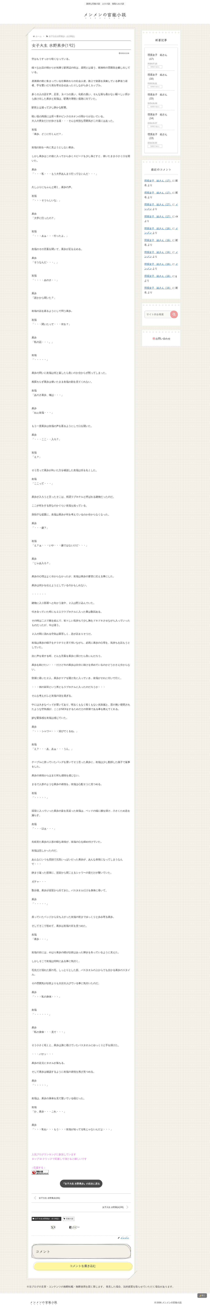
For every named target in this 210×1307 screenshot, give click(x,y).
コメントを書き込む (83, 1266)
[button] (74, 1227)
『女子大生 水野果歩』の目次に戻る (81, 1183)
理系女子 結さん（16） (158, 228)
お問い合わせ (163, 338)
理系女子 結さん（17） (158, 180)
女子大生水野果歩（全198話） (47, 1219)
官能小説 (69, 1219)
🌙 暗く (202, 1295)
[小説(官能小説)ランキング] (40, 1172)
